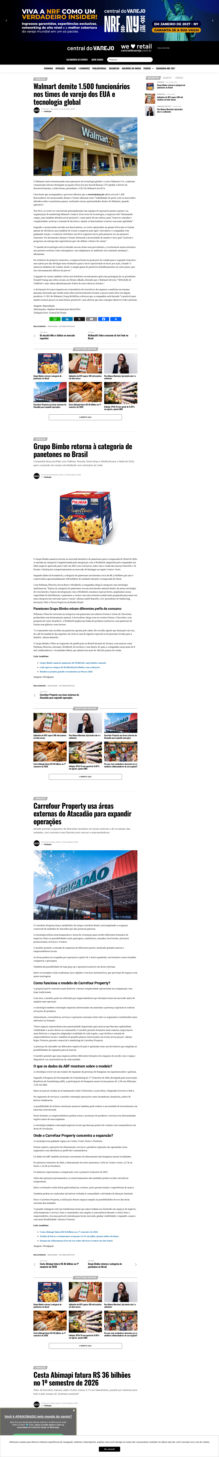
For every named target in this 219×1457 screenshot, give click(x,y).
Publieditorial (99, 68)
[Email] (91, 319)
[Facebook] (104, 319)
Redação (47, 111)
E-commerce (84, 68)
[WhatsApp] (55, 319)
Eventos (147, 68)
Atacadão (64, 928)
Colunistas (114, 68)
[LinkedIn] (67, 319)
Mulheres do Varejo (131, 68)
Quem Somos (97, 59)
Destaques (53, 326)
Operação (60, 68)
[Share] (116, 319)
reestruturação (96, 194)
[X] (79, 319)
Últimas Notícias (67, 326)
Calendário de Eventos (77, 59)
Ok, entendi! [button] (109, 1449)
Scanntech (57, 575)
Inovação (71, 68)
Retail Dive (75, 309)
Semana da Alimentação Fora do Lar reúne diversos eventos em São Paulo (76, 1240)
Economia (48, 68)
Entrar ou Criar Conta (163, 48)
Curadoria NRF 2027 (165, 68)
